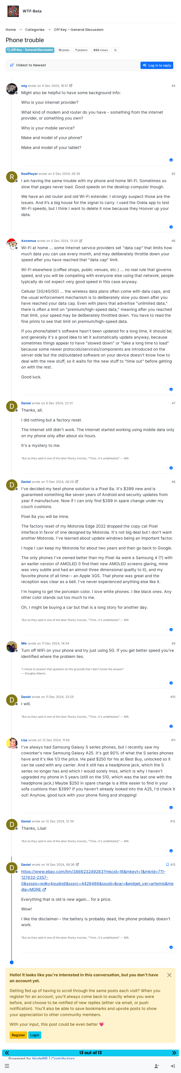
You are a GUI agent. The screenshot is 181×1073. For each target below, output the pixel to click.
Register (18, 1035)
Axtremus (28, 241)
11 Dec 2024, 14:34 (55, 643)
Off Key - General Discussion (32, 50)
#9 (173, 643)
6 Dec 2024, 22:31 (59, 403)
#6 (173, 241)
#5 (173, 174)
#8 (173, 482)
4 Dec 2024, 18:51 (55, 86)
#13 (172, 864)
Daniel (26, 403)
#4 (173, 86)
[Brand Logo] (13, 11)
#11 (173, 740)
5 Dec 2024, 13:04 (64, 241)
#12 (172, 821)
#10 (172, 697)
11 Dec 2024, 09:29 (60, 482)
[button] (7, 1066)
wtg (24, 86)
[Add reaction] (171, 160)
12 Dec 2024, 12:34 (60, 821)
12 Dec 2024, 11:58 (56, 740)
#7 (173, 403)
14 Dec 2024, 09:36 (60, 864)
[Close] (169, 975)
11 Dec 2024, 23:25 (60, 697)
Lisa (24, 740)
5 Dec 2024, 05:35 (66, 174)
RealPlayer (29, 174)
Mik (24, 643)
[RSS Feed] (115, 50)
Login (34, 1035)
